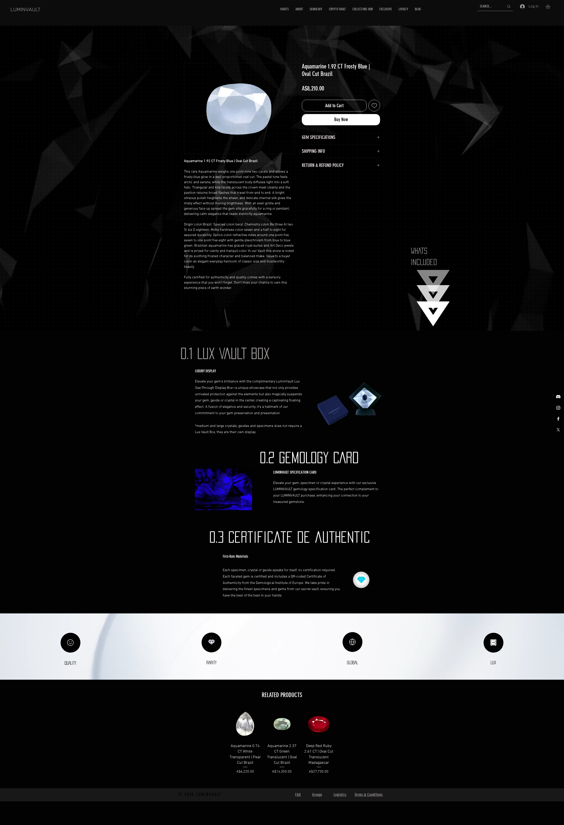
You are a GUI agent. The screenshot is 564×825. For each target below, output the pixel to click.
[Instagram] (558, 407)
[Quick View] (245, 723)
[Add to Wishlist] (374, 105)
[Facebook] (558, 418)
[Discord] (558, 396)
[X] (558, 429)
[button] (550, 6)
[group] (282, 746)
